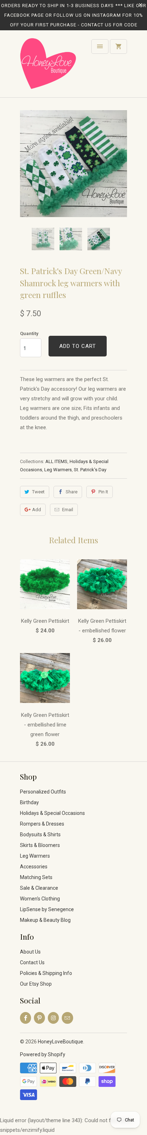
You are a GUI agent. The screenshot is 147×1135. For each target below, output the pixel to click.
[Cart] (118, 46)
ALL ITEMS (56, 461)
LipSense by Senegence (47, 909)
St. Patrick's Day (90, 469)
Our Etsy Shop (36, 984)
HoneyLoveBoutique (60, 1041)
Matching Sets (36, 877)
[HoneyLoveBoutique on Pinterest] (39, 1018)
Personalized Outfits (43, 792)
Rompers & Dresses (42, 824)
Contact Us (32, 962)
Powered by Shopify (42, 1054)
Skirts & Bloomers (40, 845)
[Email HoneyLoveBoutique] (67, 1018)
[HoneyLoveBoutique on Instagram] (53, 1018)
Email (67, 509)
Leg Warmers (58, 469)
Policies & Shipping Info (46, 973)
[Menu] (99, 46)
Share (71, 491)
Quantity (29, 333)
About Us (30, 952)
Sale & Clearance (39, 888)
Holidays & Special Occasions (52, 813)
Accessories (33, 866)
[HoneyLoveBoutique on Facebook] (25, 1018)
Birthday (29, 802)
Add (36, 509)
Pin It (103, 491)
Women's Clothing (40, 899)
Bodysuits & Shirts (40, 834)
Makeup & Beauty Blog (45, 920)
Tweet (38, 491)
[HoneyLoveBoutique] (48, 66)
